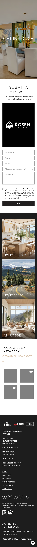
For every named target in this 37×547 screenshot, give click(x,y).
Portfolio (6, 478)
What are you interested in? (15, 169)
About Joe (6, 475)
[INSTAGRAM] (10, 497)
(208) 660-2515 (7, 438)
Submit (18, 203)
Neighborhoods (8, 482)
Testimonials (7, 485)
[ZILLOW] (27, 497)
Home (4, 472)
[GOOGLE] (21, 497)
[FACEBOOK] (4, 497)
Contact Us (7, 489)
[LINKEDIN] (16, 497)
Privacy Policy (15, 198)
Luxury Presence (9, 534)
